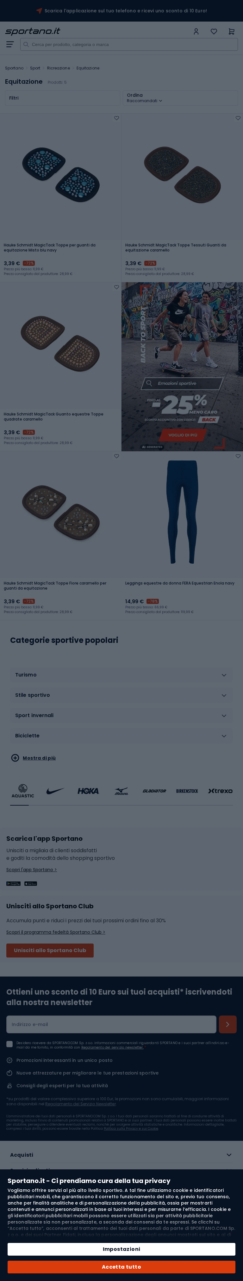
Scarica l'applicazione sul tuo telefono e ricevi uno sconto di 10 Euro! (126, 10)
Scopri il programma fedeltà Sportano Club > (55, 932)
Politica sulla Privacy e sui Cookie (131, 1128)
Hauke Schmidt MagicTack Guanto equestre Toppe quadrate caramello (53, 417)
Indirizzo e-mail (30, 1024)
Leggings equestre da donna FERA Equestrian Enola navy (179, 583)
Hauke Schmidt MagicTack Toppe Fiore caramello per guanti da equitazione (55, 586)
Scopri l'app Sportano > (31, 869)
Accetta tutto (121, 1267)
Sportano (14, 68)
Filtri (13, 98)
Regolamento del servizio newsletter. (112, 1047)
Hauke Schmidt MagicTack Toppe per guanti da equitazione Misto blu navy (50, 248)
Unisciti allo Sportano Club (50, 950)
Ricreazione (58, 68)
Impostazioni (121, 1249)
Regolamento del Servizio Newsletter (80, 1104)
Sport (35, 68)
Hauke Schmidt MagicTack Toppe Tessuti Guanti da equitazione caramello (175, 248)
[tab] (121, 677)
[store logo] (97, 31)
